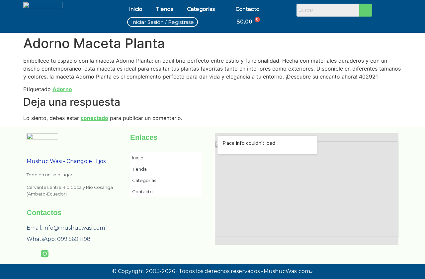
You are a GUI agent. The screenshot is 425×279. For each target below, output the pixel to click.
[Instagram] (320, 23)
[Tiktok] (334, 23)
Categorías (201, 9)
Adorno (62, 89)
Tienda (165, 9)
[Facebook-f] (30, 253)
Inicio (135, 9)
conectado (94, 118)
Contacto (247, 9)
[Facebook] (305, 23)
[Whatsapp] (349, 23)
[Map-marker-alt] (363, 23)
